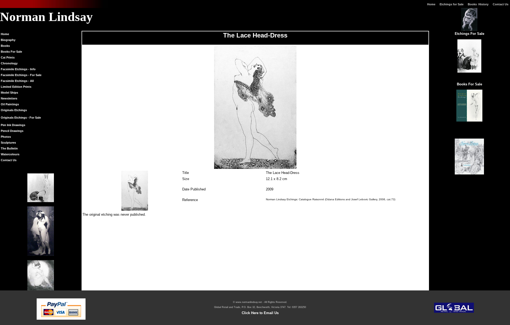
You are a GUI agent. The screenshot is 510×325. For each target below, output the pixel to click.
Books (473, 4)
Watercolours (10, 154)
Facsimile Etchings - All (17, 80)
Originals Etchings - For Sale (21, 117)
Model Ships (9, 92)
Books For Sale (11, 51)
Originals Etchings (14, 110)
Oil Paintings (10, 104)
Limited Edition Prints (16, 86)
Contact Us (501, 4)
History (483, 4)
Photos (6, 136)
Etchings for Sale (452, 4)
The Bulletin (9, 148)
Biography (8, 39)
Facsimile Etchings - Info (18, 69)
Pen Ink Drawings (13, 125)
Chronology (9, 63)
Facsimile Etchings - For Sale (21, 75)
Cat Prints (8, 57)
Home (431, 4)
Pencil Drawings (12, 130)
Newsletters (9, 98)
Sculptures (8, 142)
